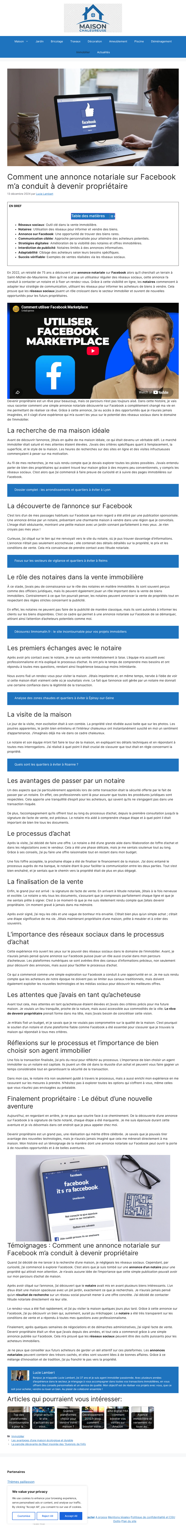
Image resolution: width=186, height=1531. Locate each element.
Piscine (139, 41)
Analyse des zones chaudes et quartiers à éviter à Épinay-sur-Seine (64, 698)
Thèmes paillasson (21, 1482)
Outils (117, 1521)
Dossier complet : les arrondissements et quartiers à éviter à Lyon (62, 490)
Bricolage (57, 41)
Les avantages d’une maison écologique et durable (42, 1440)
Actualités (103, 52)
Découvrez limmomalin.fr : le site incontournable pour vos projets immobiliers (71, 631)
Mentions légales (119, 1517)
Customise (23, 1515)
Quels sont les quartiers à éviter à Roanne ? (46, 764)
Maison (19, 41)
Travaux (75, 41)
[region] (47, 1505)
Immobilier (83, 52)
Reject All (47, 1515)
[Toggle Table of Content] (111, 216)
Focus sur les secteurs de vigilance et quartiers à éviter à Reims (61, 560)
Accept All (71, 1515)
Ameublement (118, 41)
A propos (101, 1517)
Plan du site (128, 1521)
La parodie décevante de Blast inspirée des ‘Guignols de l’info (48, 1444)
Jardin (40, 41)
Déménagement (161, 41)
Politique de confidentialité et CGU (153, 1517)
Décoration (95, 41)
